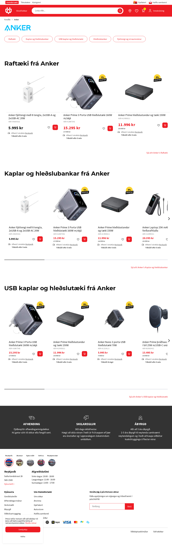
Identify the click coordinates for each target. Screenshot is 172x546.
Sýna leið (8, 484)
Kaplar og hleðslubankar (37, 39)
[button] (120, 10)
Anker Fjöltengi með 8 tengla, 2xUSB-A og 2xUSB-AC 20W (32, 116)
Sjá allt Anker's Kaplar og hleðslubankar (149, 267)
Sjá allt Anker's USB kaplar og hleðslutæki (148, 396)
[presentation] (21, 10)
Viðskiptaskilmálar (139, 531)
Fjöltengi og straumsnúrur (129, 39)
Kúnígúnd (36, 2)
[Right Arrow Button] (169, 218)
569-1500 (8, 480)
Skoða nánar (31, 523)
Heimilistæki (12, 2)
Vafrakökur (158, 531)
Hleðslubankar (100, 39)
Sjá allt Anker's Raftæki (157, 152)
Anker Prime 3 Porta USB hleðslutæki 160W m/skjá (87, 116)
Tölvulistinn (25, 2)
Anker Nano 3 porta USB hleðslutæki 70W (111, 343)
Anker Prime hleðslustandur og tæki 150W (142, 115)
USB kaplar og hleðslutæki (71, 39)
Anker (16, 19)
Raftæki (12, 39)
